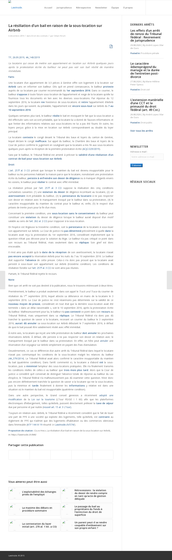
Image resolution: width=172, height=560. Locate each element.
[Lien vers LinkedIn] (156, 7)
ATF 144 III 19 (34, 424)
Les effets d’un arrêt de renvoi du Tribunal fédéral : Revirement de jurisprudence (146, 35)
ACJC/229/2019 (91, 148)
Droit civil (145, 89)
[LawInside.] (15, 7)
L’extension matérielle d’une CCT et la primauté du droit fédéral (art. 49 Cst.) (146, 105)
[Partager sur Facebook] (19, 454)
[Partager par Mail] (102, 454)
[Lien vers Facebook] (151, 7)
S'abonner (136, 165)
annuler (104, 340)
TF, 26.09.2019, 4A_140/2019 (24, 57)
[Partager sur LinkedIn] (82, 454)
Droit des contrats (39, 36)
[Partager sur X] (40, 454)
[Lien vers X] (161, 7)
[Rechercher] (138, 7)
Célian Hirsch (60, 36)
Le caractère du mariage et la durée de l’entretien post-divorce (145, 70)
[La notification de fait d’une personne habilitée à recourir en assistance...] (169, 280)
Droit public (146, 122)
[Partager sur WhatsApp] (61, 454)
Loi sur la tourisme (43, 399)
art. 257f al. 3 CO (20, 170)
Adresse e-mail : (138, 151)
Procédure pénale (150, 53)
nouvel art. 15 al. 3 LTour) (57, 407)
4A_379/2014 (16, 358)
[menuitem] (48, 7)
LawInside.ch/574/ (64, 424)
